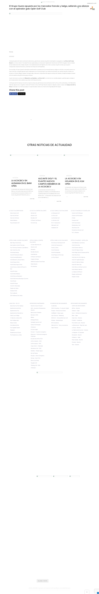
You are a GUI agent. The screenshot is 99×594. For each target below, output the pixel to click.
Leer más (32, 198)
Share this (14, 93)
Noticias (11, 51)
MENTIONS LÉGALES (34, 590)
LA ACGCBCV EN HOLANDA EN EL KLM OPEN (74, 181)
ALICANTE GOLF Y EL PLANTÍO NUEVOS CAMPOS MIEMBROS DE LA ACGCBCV (49, 182)
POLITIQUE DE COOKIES (64, 590)
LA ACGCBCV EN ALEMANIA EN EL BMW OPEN (21, 183)
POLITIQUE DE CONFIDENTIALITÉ (48, 590)
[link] (82, 8)
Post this (22, 93)
